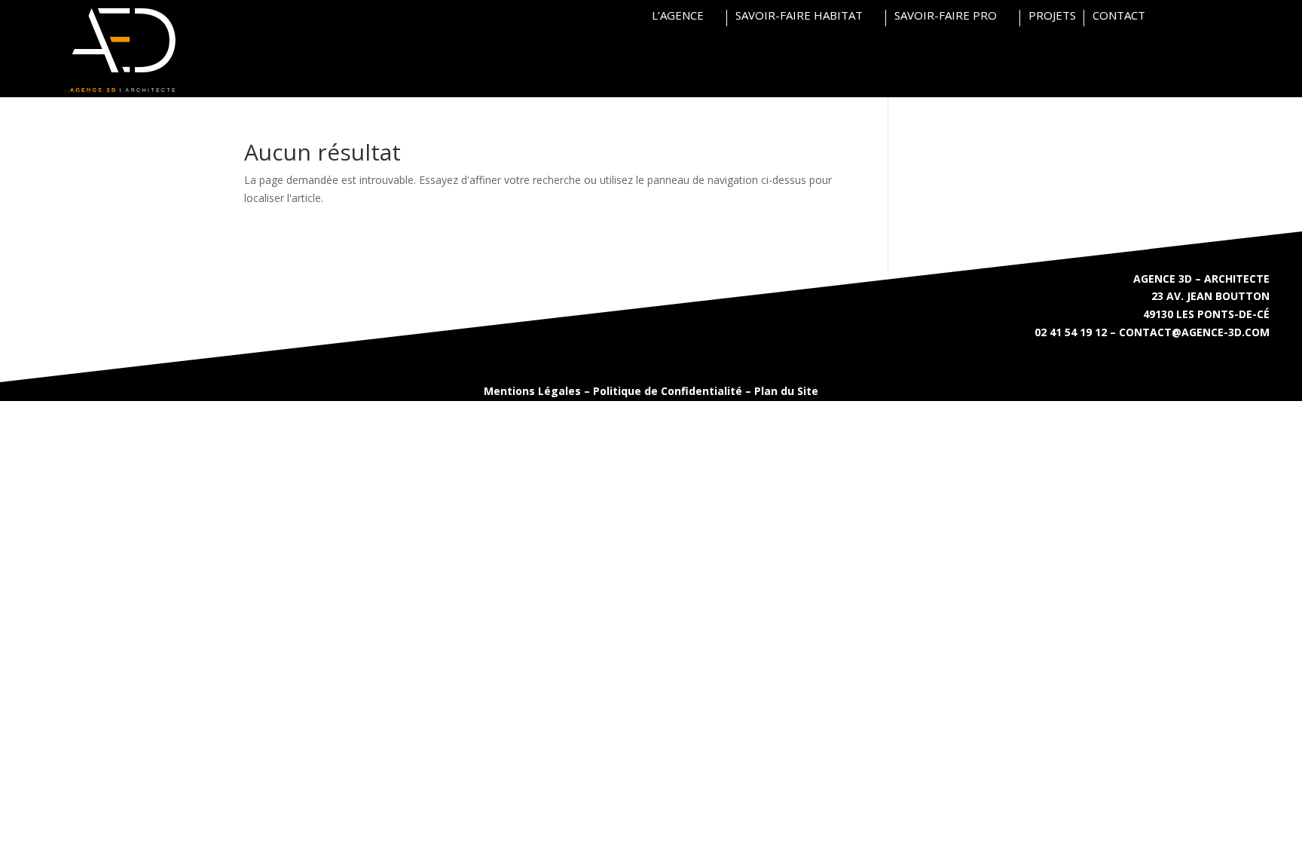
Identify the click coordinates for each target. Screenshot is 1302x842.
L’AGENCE (678, 16)
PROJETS (1052, 16)
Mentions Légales (532, 391)
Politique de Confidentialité (667, 391)
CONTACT (1119, 16)
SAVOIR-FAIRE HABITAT (799, 16)
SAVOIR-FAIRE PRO (945, 16)
